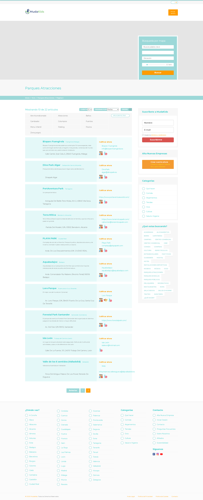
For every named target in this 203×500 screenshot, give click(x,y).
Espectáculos (161, 250)
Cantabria (33, 475)
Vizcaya (96, 471)
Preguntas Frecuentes (166, 429)
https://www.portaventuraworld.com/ (114, 197)
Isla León (105, 342)
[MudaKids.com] (34, 11)
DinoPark (105, 169)
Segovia (96, 429)
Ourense (96, 411)
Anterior (73, 390)
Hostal (160, 258)
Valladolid (97, 466)
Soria (95, 438)
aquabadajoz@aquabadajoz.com (115, 271)
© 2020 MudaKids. (31, 496)
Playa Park (106, 243)
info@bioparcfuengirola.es (112, 149)
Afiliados (160, 438)
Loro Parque (107, 295)
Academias (148, 232)
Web (104, 366)
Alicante (32, 429)
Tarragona (97, 443)
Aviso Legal (131, 496)
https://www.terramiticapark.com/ (115, 219)
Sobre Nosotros (163, 434)
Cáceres (32, 466)
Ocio (33, 98)
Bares (146, 236)
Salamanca (97, 425)
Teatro (147, 294)
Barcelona (33, 457)
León (63, 457)
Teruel (95, 452)
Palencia (96, 416)
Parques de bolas (151, 276)
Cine (165, 243)
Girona (63, 420)
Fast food (166, 254)
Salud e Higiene (152, 216)
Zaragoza (97, 480)
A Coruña (33, 415)
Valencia (96, 461)
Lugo (63, 466)
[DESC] (130, 109)
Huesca (64, 438)
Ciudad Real (34, 484)
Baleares (32, 452)
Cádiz (31, 470)
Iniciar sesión (173, 12)
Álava (31, 420)
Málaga (64, 475)
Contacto (160, 424)
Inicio (27, 98)
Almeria (32, 434)
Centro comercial (163, 239)
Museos (147, 269)
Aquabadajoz (107, 268)
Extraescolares (151, 254)
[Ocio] (105, 153)
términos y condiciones (158, 135)
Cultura (149, 211)
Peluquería (149, 283)
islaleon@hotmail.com (111, 345)
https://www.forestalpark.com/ (114, 320)
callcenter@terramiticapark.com (115, 222)
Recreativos (163, 283)
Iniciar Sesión (162, 420)
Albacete (33, 424)
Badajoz (32, 447)
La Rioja (64, 448)
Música (157, 269)
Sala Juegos (149, 290)
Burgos (32, 461)
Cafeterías (157, 236)
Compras (158, 247)
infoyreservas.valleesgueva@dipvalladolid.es (117, 372)
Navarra (64, 484)
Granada (64, 425)
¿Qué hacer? (149, 298)
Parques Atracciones (46, 98)
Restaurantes (150, 287)
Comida (149, 193)
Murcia (64, 480)
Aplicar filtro (119, 115)
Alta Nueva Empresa (165, 415)
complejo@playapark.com (112, 246)
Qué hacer (150, 189)
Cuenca (64, 416)
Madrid (64, 471)
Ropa (162, 287)
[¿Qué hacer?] (101, 153)
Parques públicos (152, 279)
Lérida (63, 461)
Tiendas (149, 202)
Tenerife (96, 448)
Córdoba (64, 411)
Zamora (96, 475)
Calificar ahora (105, 142)
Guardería (148, 258)
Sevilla (95, 434)
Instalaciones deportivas (155, 265)
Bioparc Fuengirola (109, 146)
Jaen (63, 443)
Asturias (32, 438)
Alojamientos (151, 198)
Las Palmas (65, 452)
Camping (147, 239)
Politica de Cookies (162, 496)
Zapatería (158, 294)
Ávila (31, 443)
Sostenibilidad (162, 443)
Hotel (146, 261)
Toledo (95, 457)
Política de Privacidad (145, 496)
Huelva (64, 434)
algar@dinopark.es (109, 172)
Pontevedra (98, 420)
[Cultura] (105, 300)
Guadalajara (65, 429)
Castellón (33, 479)
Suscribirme (156, 140)
